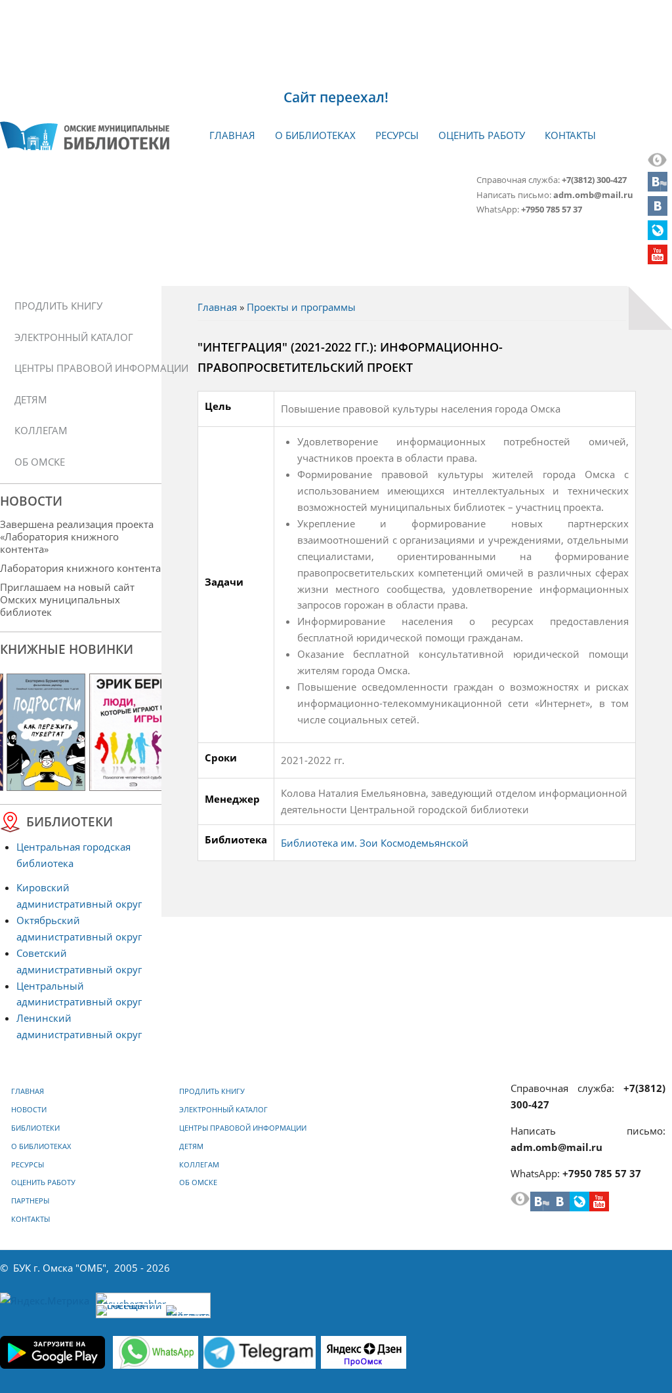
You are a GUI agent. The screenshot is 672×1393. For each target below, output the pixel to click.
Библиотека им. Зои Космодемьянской (375, 842)
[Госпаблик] (657, 187)
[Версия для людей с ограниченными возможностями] (657, 163)
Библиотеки (35, 1128)
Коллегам (41, 430)
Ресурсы (397, 135)
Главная (232, 135)
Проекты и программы (301, 306)
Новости (29, 1109)
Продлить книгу (58, 305)
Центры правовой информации (85, 367)
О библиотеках (315, 135)
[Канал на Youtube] (657, 260)
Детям (30, 399)
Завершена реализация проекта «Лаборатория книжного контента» (77, 536)
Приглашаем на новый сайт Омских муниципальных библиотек (67, 599)
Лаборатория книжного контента (80, 568)
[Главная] (84, 135)
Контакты (570, 135)
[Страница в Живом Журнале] (657, 236)
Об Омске (39, 461)
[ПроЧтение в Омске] (657, 211)
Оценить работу (481, 135)
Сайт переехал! (336, 97)
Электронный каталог (73, 337)
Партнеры (30, 1200)
